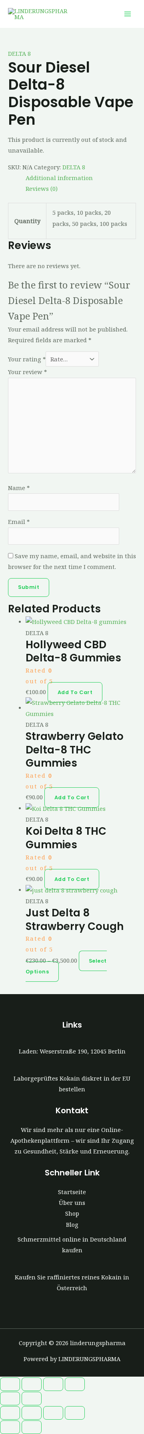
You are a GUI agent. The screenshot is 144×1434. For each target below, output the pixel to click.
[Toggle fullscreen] (32, 1384)
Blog (72, 1224)
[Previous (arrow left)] (10, 1398)
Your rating (27, 359)
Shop (72, 1213)
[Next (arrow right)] (32, 1398)
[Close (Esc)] (75, 1384)
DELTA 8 (19, 53)
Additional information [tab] (59, 178)
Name (19, 488)
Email (19, 522)
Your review (27, 372)
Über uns (72, 1202)
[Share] (53, 1384)
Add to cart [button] (75, 692)
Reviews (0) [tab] (42, 188)
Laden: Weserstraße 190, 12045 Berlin (72, 1051)
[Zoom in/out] (10, 1384)
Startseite (72, 1192)
